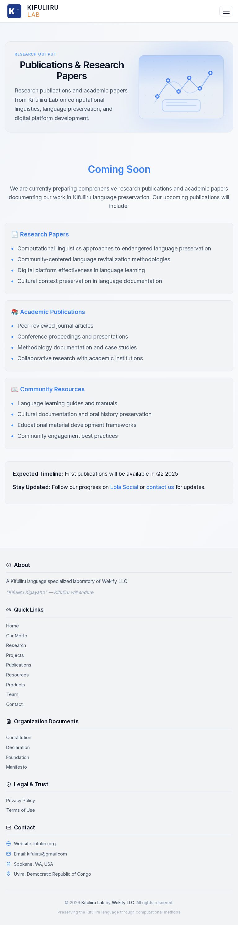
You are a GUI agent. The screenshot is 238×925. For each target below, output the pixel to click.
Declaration (18, 747)
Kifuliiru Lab (93, 902)
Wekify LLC (114, 581)
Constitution (18, 737)
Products (15, 684)
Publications (18, 664)
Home (12, 625)
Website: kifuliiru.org (35, 843)
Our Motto (16, 635)
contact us (160, 487)
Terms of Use (20, 810)
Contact (14, 704)
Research (16, 645)
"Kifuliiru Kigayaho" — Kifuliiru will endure (49, 592)
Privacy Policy (20, 800)
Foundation (17, 757)
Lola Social (124, 487)
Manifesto (16, 767)
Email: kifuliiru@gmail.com (40, 853)
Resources (17, 674)
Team (12, 694)
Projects (15, 655)
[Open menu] (226, 11)
